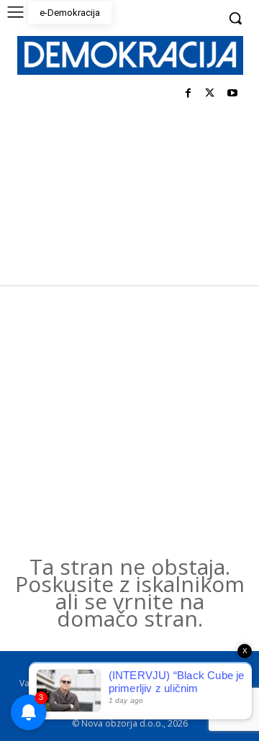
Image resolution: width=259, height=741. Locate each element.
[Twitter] (210, 94)
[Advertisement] (129, 421)
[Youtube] (232, 94)
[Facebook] (188, 94)
